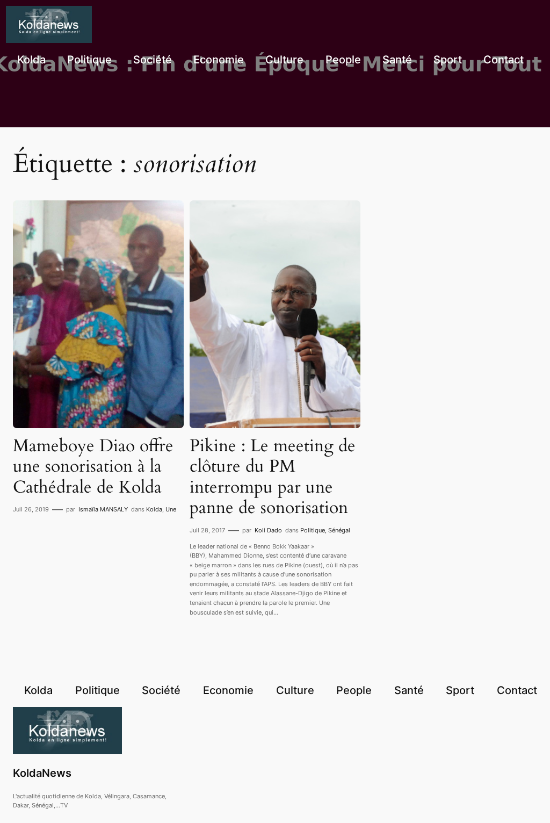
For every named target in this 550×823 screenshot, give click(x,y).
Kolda (154, 509)
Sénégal (339, 530)
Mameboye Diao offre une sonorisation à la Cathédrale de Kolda (93, 466)
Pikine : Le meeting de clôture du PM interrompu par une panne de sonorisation (273, 477)
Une (170, 509)
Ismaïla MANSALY (103, 509)
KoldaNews (42, 773)
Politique (312, 530)
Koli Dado (268, 530)
